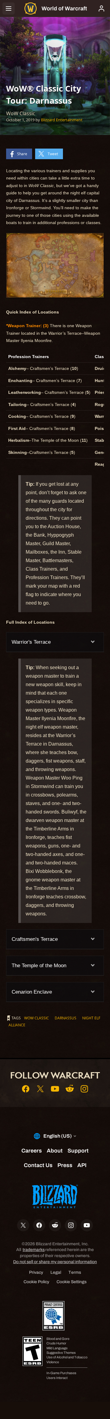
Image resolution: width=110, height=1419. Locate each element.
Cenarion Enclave (32, 992)
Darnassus (65, 1017)
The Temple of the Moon (39, 965)
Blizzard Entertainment (61, 119)
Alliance (17, 1024)
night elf (91, 1017)
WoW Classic (36, 1017)
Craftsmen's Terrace (35, 939)
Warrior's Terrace (31, 642)
